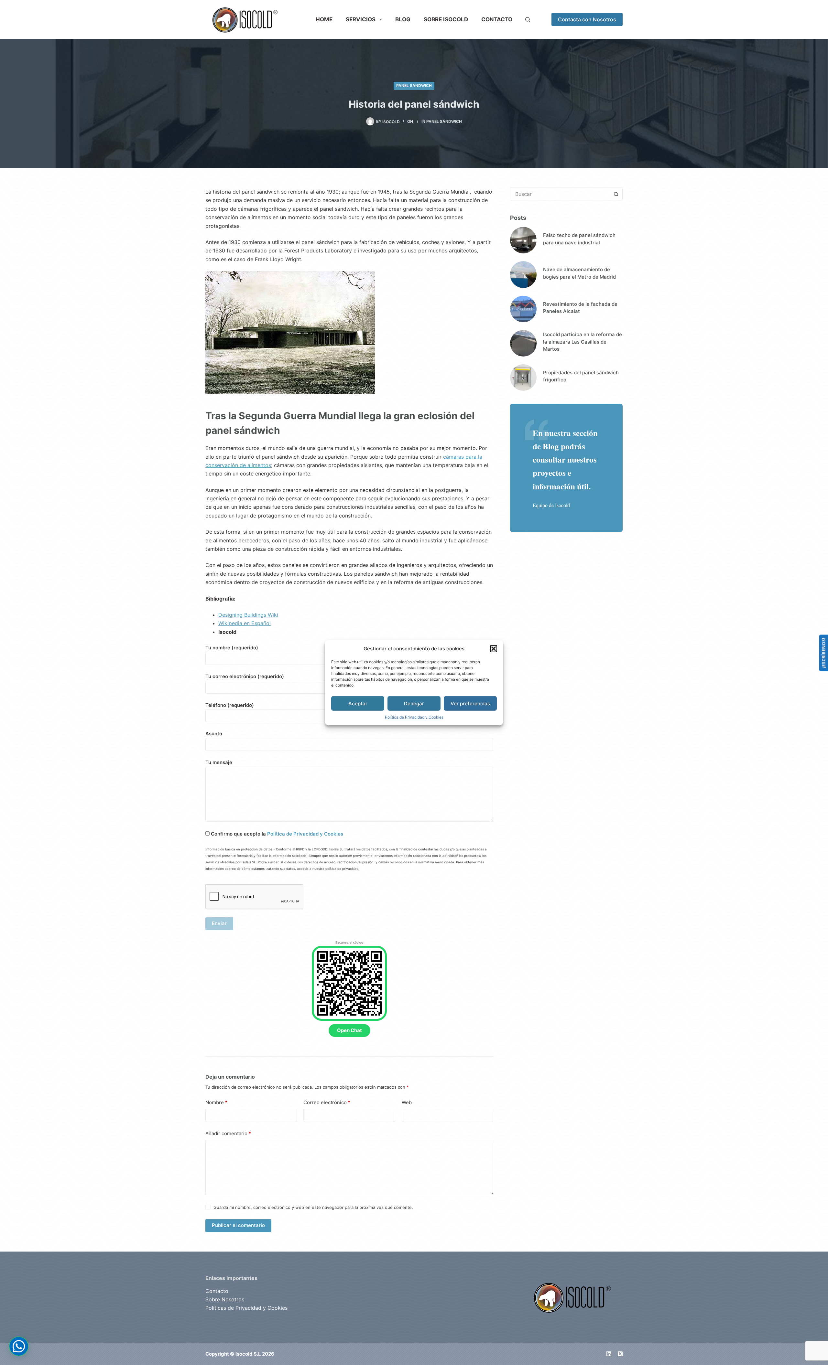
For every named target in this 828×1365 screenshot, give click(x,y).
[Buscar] (527, 19)
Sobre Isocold (446, 19)
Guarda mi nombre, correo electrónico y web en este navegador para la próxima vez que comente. (313, 1207)
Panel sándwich (414, 85)
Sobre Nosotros (224, 1299)
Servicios (361, 19)
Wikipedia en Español (244, 623)
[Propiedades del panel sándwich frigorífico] (523, 377)
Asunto (213, 733)
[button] (493, 648)
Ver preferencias (470, 703)
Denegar (414, 703)
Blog (402, 19)
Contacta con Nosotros (587, 19)
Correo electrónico (326, 1102)
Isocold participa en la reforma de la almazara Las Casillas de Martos (582, 341)
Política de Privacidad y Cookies (414, 717)
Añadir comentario (228, 1133)
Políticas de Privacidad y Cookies (246, 1308)
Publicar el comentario (238, 1225)
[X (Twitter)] (620, 1353)
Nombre (216, 1102)
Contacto (496, 19)
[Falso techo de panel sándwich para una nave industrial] (523, 240)
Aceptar (357, 703)
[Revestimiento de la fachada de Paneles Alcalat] (523, 309)
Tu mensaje (218, 762)
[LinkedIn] (608, 1353)
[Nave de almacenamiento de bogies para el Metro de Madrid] (523, 274)
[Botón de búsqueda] (616, 193)
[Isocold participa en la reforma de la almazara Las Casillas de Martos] (523, 343)
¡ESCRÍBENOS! (823, 653)
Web (407, 1102)
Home (324, 19)
